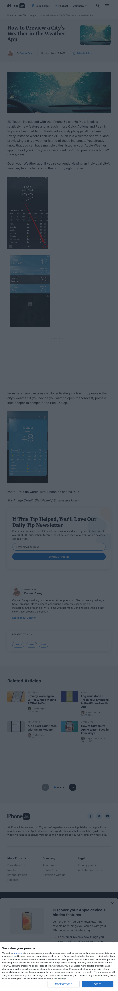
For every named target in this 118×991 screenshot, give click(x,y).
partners (18, 953)
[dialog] (59, 966)
